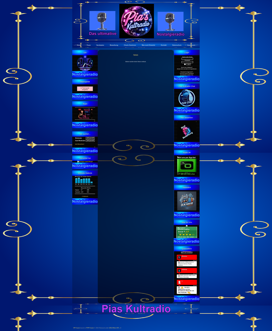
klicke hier (190, 75)
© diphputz (85, 196)
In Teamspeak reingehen (85, 88)
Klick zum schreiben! (186, 252)
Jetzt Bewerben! (79, 144)
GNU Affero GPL (114, 328)
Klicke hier (180, 69)
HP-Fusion (76, 328)
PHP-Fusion (90, 328)
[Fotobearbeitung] (85, 161)
